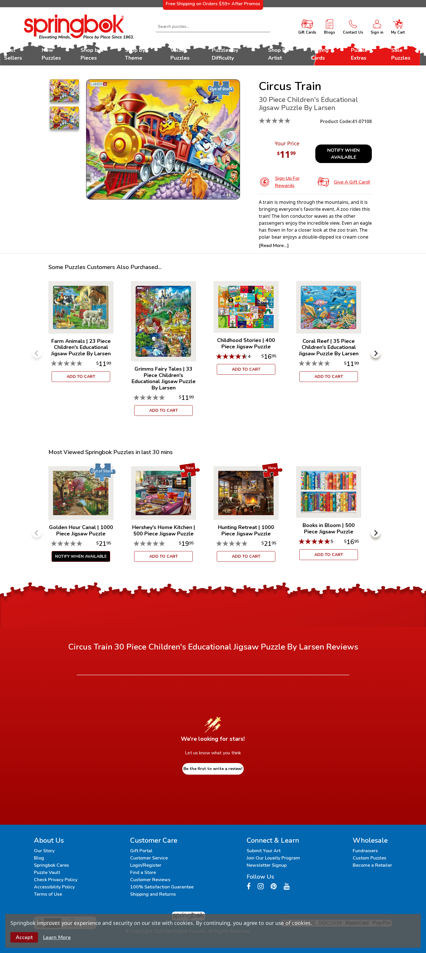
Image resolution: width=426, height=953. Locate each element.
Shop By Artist (278, 54)
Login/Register (145, 865)
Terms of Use (48, 894)
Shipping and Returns (153, 894)
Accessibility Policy (54, 887)
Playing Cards (320, 54)
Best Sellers (13, 54)
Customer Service (149, 858)
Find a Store (143, 872)
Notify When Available (343, 153)
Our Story (44, 851)
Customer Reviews (150, 880)
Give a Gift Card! (352, 182)
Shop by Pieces (91, 54)
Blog (39, 858)
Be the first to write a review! (213, 768)
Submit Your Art (264, 851)
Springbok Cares (51, 865)
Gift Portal (141, 851)
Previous (37, 353)
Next (376, 353)
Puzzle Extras (359, 54)
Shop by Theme (135, 54)
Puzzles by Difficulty (225, 54)
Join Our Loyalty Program (273, 858)
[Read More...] (274, 245)
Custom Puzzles (369, 858)
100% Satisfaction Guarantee (162, 887)
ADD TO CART (81, 376)
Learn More (57, 937)
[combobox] (213, 26)
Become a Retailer (372, 865)
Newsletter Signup (267, 865)
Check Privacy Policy (55, 880)
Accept (24, 937)
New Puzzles (51, 54)
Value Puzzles (180, 54)
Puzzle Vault (47, 872)
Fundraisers (365, 851)
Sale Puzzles (400, 54)
